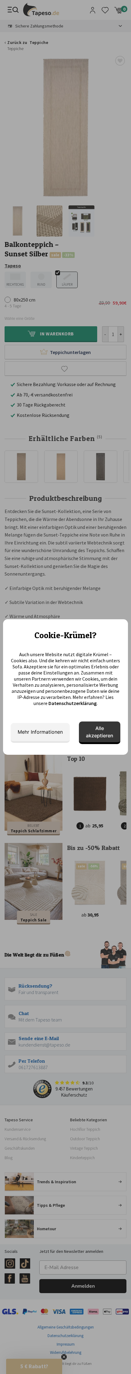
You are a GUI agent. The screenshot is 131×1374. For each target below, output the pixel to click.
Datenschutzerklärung (72, 703)
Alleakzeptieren (99, 732)
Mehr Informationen (40, 732)
